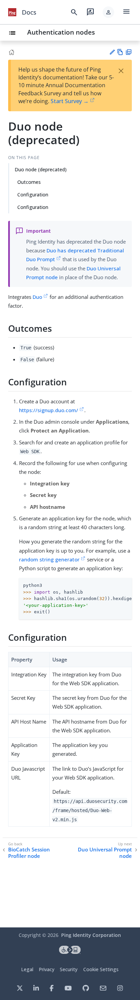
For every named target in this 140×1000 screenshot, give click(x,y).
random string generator (49, 559)
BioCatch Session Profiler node (29, 853)
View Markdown (120, 52)
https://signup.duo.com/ (48, 410)
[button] (108, 12)
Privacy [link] (46, 969)
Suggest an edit (112, 52)
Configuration (32, 194)
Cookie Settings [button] (101, 969)
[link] (12, 12)
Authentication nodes (61, 32)
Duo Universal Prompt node (105, 853)
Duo (37, 296)
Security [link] (68, 969)
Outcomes (29, 182)
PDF (128, 52)
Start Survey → (70, 101)
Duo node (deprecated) (41, 169)
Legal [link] (27, 969)
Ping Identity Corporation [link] (91, 935)
